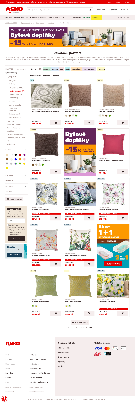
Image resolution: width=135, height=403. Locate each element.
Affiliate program (35, 378)
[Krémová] (11, 159)
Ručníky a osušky (15, 105)
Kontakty (127, 2)
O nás (7, 355)
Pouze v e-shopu (89, 69)
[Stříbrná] (11, 163)
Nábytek (9, 69)
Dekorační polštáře (17, 91)
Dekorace (10, 121)
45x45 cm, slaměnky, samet (41, 254)
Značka (8, 192)
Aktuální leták (63, 352)
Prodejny (118, 2)
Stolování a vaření (14, 125)
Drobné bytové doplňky (16, 138)
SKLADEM (46, 69)
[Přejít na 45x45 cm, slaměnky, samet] (46, 240)
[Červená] (20, 155)
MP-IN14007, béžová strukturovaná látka (45, 110)
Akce (61, 69)
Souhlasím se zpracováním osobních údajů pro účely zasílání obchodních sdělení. (17, 228)
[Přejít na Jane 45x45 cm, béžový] (80, 96)
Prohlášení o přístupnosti (38, 382)
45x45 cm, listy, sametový (40, 208)
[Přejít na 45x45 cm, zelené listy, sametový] (80, 240)
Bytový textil (12, 77)
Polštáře (12, 84)
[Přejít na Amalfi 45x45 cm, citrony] (113, 286)
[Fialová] (24, 155)
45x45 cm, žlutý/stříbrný (73, 300)
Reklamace (33, 355)
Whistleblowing (9, 391)
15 (87, 328)
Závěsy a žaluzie (15, 114)
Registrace (112, 10)
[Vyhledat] (90, 9)
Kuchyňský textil (15, 117)
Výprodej (61, 362)
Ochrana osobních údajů (36, 387)
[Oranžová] (20, 159)
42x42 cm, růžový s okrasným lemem (111, 159)
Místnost (9, 186)
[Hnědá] (7, 159)
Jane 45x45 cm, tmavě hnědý (41, 159)
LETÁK (67, 69)
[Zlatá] (24, 163)
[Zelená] (20, 163)
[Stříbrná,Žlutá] (36, 306)
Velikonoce (11, 144)
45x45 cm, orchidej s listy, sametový (77, 208)
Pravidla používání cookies (36, 391)
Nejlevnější (46, 75)
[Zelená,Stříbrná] (33, 306)
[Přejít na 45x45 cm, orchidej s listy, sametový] (80, 194)
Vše (90, 328)
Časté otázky (34, 364)
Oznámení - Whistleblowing (39, 373)
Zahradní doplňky (13, 128)
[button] (4, 398)
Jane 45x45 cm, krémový (107, 110)
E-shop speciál (63, 357)
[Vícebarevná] (16, 163)
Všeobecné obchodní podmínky (14, 387)
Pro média (9, 373)
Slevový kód (76, 69)
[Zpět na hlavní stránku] (14, 9)
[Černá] (16, 155)
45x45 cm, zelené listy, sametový (76, 254)
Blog (120, 18)
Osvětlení (10, 131)
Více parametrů (16, 199)
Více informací (14, 234)
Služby (127, 18)
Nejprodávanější (35, 75)
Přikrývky (12, 81)
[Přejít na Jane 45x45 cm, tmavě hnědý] (46, 145)
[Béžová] (7, 155)
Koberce (12, 102)
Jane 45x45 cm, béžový (73, 110)
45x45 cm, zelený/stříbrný (40, 300)
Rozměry (9, 175)
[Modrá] (16, 159)
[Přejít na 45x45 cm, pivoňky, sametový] (113, 194)
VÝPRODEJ (101, 69)
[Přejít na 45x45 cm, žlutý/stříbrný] (80, 286)
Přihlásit (101, 10)
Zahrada (86, 18)
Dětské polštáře (16, 94)
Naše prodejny (10, 364)
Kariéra (8, 378)
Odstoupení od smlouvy (38, 359)
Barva (8, 149)
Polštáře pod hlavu (17, 88)
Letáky (109, 2)
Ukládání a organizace (15, 134)
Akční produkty (64, 348)
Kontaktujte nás (35, 368)
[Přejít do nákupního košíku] (125, 9)
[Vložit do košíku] (55, 122)
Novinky (55, 69)
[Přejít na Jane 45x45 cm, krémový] (113, 96)
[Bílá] (11, 155)
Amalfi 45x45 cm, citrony (107, 300)
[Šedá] (7, 163)
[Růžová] (24, 159)
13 (84, 328)
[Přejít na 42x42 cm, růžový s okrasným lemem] (113, 145)
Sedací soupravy (74, 18)
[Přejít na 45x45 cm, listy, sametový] (46, 194)
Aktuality (8, 359)
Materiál (9, 181)
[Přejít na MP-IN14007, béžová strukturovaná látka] (46, 96)
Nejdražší (56, 75)
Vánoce (10, 141)
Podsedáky (14, 98)
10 (82, 328)
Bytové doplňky (11, 73)
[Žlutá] (7, 168)
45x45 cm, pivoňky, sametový (108, 208)
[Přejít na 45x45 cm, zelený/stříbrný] (46, 286)
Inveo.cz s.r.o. (75, 399)
